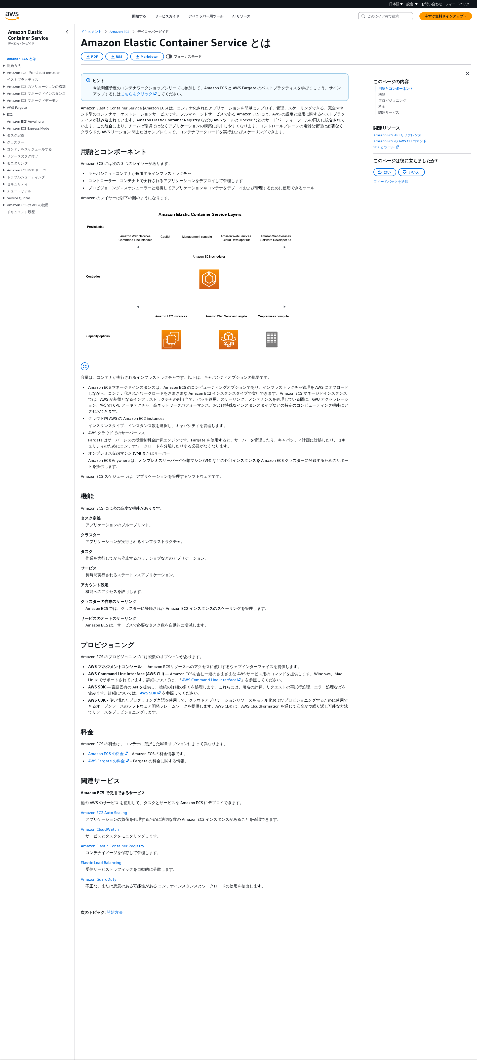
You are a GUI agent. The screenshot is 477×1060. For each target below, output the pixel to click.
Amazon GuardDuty (98, 879)
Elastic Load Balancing (101, 862)
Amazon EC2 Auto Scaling (104, 812)
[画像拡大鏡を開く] (85, 366)
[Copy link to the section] (77, 151)
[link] (153, 31)
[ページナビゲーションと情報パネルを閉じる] (467, 74)
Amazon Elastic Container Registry (112, 845)
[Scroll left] (128, 16)
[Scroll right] (254, 16)
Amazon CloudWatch (100, 829)
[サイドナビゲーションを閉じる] (67, 32)
